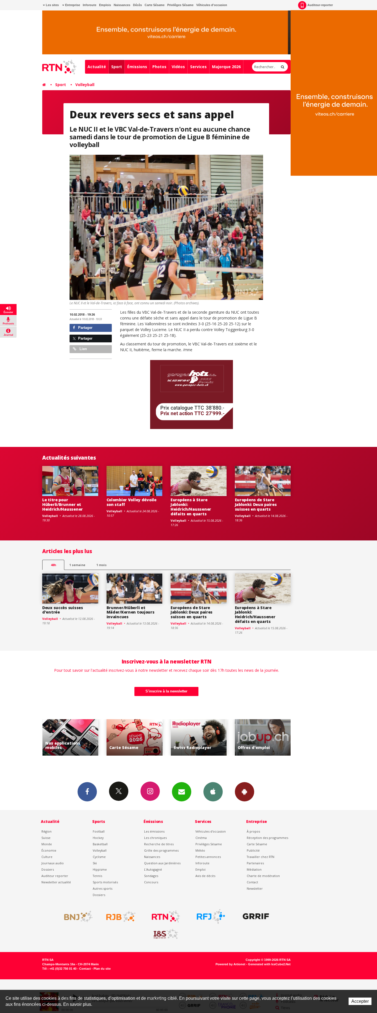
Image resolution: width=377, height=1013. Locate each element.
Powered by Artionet (230, 964)
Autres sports (102, 888)
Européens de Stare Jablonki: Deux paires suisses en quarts (256, 504)
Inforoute (89, 5)
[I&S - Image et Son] (166, 934)
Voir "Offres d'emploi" (199, 737)
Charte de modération (263, 876)
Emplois (105, 5)
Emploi (200, 869)
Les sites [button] (52, 5)
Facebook (87, 791)
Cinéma (201, 837)
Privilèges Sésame (180, 5)
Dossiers (47, 869)
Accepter (360, 1001)
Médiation (254, 869)
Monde (46, 844)
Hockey (98, 837)
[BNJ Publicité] (76, 916)
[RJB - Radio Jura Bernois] (121, 916)
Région (46, 831)
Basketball (100, 844)
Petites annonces (208, 857)
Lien (82, 349)
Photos (159, 66)
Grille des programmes (161, 850)
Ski (95, 863)
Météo (200, 850)
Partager (84, 328)
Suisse (46, 837)
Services (198, 66)
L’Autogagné (153, 869)
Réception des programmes (267, 837)
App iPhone (213, 791)
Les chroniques (155, 837)
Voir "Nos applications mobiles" (263, 737)
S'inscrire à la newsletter (166, 691)
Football (99, 831)
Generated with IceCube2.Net (269, 964)
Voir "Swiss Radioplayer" (135, 737)
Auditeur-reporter (320, 5)
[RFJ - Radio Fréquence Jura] (211, 916)
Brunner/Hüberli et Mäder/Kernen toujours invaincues (131, 612)
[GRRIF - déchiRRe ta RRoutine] (256, 916)
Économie (48, 850)
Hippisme (100, 869)
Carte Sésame (154, 5)
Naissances (122, 5)
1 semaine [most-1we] (77, 565)
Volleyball (84, 84)
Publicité (253, 850)
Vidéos (178, 66)
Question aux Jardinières (162, 863)
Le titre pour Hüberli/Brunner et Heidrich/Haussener (62, 504)
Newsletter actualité (56, 882)
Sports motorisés (105, 882)
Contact (252, 882)
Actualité (96, 66)
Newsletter (255, 888)
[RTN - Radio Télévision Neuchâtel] (166, 916)
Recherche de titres (159, 844)
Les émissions (154, 831)
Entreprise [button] (72, 5)
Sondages (151, 876)
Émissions (137, 66)
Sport (116, 66)
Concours (151, 882)
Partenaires (255, 863)
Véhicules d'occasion (211, 5)
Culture (46, 857)
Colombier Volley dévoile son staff (131, 502)
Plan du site (102, 968)
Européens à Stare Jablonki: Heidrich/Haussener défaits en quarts (191, 506)
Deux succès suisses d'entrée (62, 610)
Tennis (97, 876)
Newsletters (181, 791)
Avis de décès (205, 876)
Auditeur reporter (54, 876)
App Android (244, 791)
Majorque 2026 (226, 66)
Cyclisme (99, 857)
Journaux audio (52, 863)
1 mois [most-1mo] (101, 565)
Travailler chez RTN (260, 857)
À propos (253, 831)
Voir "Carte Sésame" (70, 737)
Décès (137, 5)
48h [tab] (53, 565)
